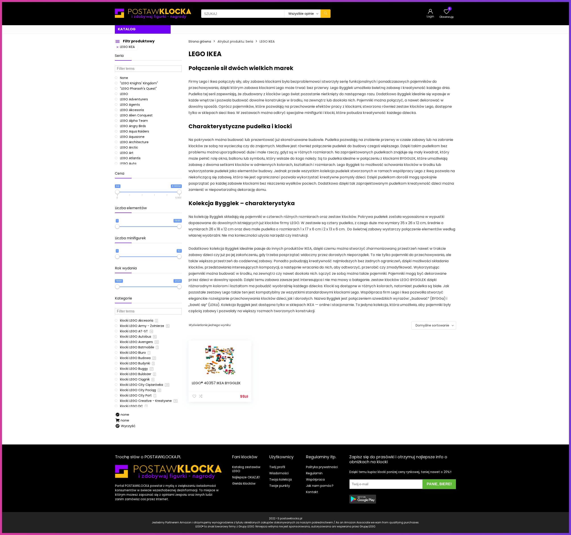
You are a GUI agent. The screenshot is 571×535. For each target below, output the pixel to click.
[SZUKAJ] (326, 13)
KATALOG (127, 29)
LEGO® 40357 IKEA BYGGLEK (216, 383)
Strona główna (199, 41)
